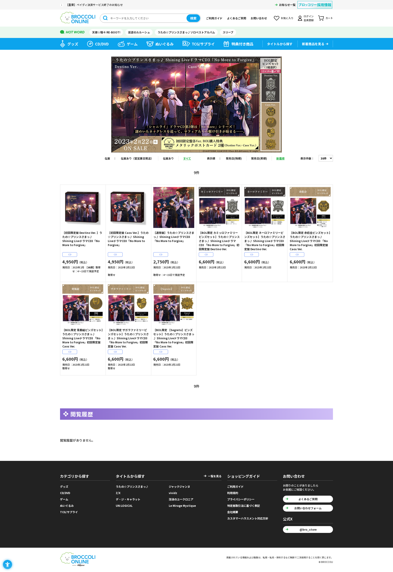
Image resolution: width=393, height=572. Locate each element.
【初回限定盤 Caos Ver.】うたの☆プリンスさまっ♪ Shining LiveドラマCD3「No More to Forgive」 (128, 239)
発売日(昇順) (259, 158)
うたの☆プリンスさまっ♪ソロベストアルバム (186, 32)
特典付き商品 (242, 44)
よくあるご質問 (236, 18)
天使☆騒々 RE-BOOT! (106, 32)
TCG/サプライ (203, 44)
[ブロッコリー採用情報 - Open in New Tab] (315, 2)
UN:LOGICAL (124, 505)
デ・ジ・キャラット (128, 499)
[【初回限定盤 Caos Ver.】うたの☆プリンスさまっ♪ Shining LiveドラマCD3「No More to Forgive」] (128, 207)
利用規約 (232, 493)
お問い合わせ (259, 18)
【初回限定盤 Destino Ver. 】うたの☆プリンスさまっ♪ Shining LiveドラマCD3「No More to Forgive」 (82, 239)
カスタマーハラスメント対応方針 (247, 518)
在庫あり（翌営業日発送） (137, 158)
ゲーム (132, 44)
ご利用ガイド (214, 18)
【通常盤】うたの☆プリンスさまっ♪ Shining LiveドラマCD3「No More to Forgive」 (173, 237)
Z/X (118, 493)
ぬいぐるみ (164, 44)
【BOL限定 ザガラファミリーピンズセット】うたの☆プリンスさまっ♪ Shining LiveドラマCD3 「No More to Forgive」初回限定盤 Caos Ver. (128, 338)
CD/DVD (102, 44)
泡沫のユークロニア (181, 499)
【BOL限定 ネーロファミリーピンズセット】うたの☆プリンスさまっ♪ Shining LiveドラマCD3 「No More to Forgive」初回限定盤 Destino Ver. (264, 241)
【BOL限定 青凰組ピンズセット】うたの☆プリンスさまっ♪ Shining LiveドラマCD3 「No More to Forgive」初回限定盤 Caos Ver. (82, 338)
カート (329, 18)
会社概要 (232, 512)
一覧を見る (215, 476)
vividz (173, 493)
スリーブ (228, 32)
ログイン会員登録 (309, 18)
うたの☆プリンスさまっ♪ (132, 486)
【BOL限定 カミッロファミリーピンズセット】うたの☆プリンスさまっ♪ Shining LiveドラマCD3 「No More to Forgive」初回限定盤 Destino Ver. (219, 241)
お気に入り (287, 18)
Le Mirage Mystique (182, 505)
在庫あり (168, 158)
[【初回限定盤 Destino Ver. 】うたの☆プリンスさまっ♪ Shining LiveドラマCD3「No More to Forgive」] (82, 207)
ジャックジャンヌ (179, 486)
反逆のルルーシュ (139, 32)
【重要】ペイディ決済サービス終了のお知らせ (94, 5)
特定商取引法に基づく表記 (243, 505)
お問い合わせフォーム (308, 508)
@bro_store (308, 529)
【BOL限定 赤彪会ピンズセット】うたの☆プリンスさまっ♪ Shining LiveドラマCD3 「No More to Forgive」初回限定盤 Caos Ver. (310, 241)
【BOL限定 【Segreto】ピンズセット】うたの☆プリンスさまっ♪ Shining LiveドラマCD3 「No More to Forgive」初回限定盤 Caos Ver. (173, 338)
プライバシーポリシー (240, 499)
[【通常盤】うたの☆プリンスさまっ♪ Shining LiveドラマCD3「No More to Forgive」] (173, 207)
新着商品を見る (313, 44)
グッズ (72, 44)
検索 (193, 18)
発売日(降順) (234, 158)
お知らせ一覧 (287, 5)
